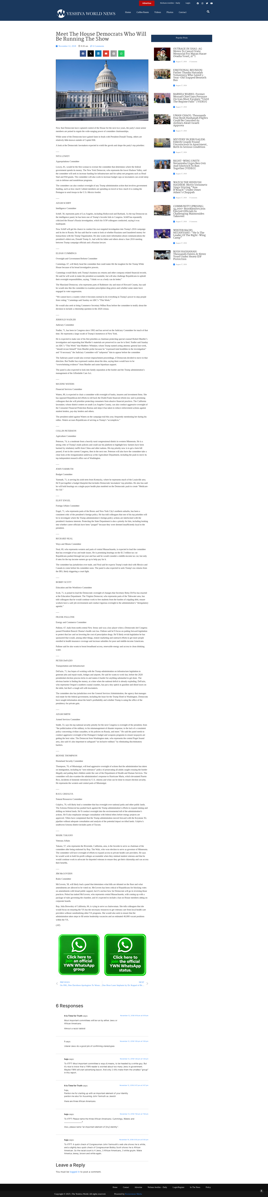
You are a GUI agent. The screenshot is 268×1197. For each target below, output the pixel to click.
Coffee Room (143, 12)
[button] (208, 11)
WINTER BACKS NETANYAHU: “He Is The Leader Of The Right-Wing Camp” (189, 234)
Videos (157, 12)
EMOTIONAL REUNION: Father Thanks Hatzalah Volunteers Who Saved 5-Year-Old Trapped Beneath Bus (189, 75)
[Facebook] (198, 3)
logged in (75, 1171)
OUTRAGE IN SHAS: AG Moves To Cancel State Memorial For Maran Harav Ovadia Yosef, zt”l (189, 52)
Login (188, 3)
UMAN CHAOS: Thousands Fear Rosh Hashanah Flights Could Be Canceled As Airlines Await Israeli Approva (190, 120)
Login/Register (178, 1187)
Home (128, 12)
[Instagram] (202, 3)
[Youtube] (212, 3)
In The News (195, 1187)
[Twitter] (207, 3)
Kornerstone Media (133, 1194)
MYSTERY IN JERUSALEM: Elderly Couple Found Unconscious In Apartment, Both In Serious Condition (190, 143)
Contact (182, 12)
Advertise (138, 1187)
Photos (170, 12)
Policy (208, 1187)
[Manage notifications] (261, 1191)
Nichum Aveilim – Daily (170, 3)
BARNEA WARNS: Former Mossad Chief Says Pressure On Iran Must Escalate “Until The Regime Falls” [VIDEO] (191, 98)
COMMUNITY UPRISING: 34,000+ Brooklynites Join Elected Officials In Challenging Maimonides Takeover (189, 211)
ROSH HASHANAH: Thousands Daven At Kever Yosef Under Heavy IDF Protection (189, 255)
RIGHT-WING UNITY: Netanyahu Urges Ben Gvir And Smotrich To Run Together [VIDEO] (189, 165)
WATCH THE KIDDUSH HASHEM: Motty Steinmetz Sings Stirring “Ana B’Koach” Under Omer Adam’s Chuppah (190, 187)
